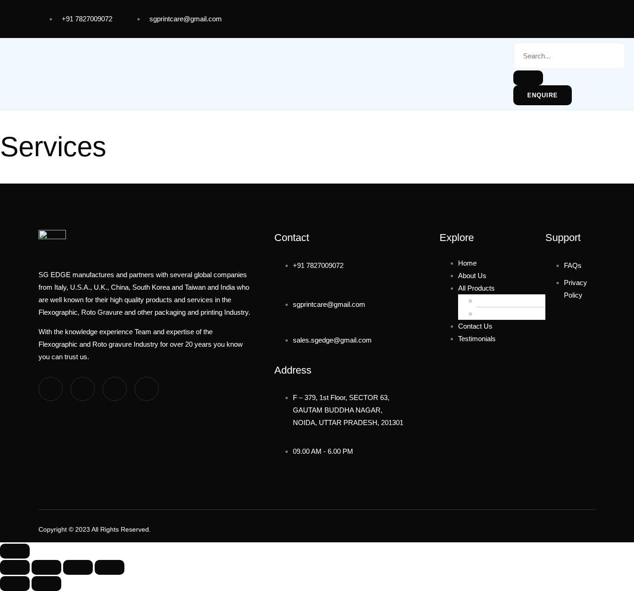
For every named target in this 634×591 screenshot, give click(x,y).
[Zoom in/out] (15, 567)
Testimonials (477, 339)
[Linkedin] (549, 17)
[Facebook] (480, 17)
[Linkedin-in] (115, 389)
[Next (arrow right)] (46, 583)
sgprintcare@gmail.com (185, 19)
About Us (472, 276)
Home (467, 263)
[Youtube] (515, 17)
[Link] (583, 17)
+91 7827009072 (87, 19)
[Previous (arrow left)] (15, 583)
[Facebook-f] (51, 389)
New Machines (508, 301)
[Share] (78, 567)
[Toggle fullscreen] (46, 567)
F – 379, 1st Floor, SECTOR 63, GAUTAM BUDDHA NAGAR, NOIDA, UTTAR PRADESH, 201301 (348, 410)
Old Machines (507, 314)
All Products (476, 288)
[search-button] (528, 77)
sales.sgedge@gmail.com (332, 340)
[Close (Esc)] (109, 567)
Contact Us (475, 326)
